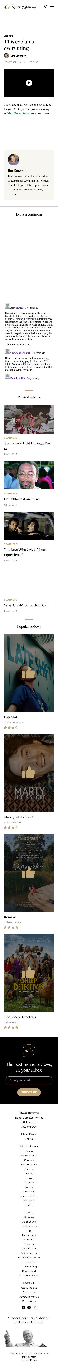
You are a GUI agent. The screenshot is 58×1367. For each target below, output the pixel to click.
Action (29, 1151)
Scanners (8, 36)
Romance (29, 1191)
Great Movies (29, 1226)
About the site (29, 1287)
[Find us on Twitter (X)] (34, 1307)
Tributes (29, 1244)
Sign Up (29, 1139)
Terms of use (29, 1356)
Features (29, 1262)
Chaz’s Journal (29, 1221)
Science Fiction (29, 1196)
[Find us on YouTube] (29, 1307)
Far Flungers (29, 1235)
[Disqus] (29, 342)
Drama (29, 1169)
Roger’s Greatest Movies (29, 1117)
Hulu (29, 1178)
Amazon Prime (29, 1155)
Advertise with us (29, 1296)
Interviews (29, 1239)
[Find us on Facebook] (23, 1307)
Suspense (29, 1200)
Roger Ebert (29, 1271)
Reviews (29, 1217)
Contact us (29, 1292)
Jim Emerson (18, 55)
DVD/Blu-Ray (29, 1248)
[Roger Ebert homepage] (20, 6)
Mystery (29, 1182)
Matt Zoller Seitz (18, 113)
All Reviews (29, 1122)
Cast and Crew (29, 1126)
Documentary (29, 1164)
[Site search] (46, 6)
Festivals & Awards (29, 1275)
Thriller (29, 1205)
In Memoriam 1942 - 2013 (29, 1322)
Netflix (29, 1187)
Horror (29, 1173)
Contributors (29, 1301)
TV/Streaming (29, 1266)
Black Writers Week (29, 1257)
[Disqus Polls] (29, 262)
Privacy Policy (29, 1360)
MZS (29, 1230)
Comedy (29, 1160)
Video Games (29, 1253)
